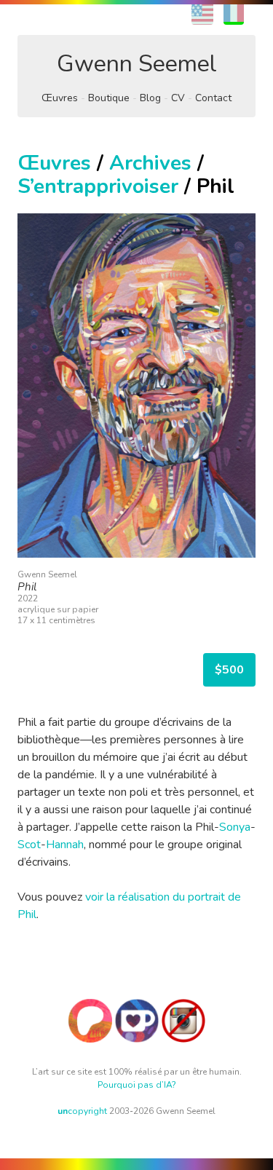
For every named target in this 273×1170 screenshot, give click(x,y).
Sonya (234, 827)
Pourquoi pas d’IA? (137, 1085)
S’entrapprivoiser (97, 186)
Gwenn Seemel (137, 63)
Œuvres (59, 98)
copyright (82, 1111)
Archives (150, 163)
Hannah (65, 845)
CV (178, 98)
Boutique (109, 98)
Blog (150, 98)
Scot (29, 845)
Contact (213, 98)
